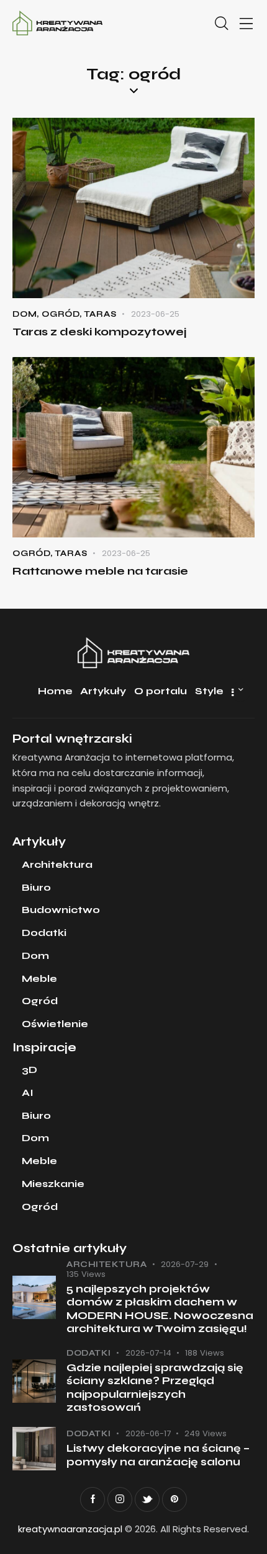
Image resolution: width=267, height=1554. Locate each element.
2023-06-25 (155, 314)
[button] (246, 24)
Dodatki (88, 1353)
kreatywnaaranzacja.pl (70, 1528)
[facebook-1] (92, 1499)
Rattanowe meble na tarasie (100, 571)
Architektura (106, 1264)
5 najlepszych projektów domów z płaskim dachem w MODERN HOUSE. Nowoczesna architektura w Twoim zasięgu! (159, 1308)
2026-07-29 (185, 1264)
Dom (24, 314)
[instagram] (119, 1499)
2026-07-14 (148, 1353)
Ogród (60, 314)
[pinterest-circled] (174, 1499)
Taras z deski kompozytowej (99, 331)
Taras (100, 314)
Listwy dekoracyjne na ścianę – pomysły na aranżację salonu (158, 1455)
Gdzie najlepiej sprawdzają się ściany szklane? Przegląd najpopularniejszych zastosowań (154, 1387)
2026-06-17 (148, 1433)
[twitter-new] (147, 1499)
